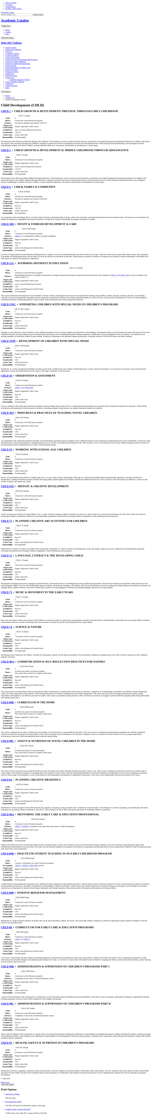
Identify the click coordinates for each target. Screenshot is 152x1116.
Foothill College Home (13, 9)
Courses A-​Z (9, 78)
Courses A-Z (9, 98)
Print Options (6, 92)
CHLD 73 (7, 592)
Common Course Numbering (15, 62)
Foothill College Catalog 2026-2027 (18, 1109)
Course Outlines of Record (14, 82)
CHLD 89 (7, 927)
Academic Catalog (15, 20)
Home (7, 30)
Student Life (9, 74)
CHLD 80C (7, 741)
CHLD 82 (7, 779)
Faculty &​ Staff (10, 66)
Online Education (11, 70)
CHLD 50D (7, 224)
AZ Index (8, 5)
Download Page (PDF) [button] (13, 1102)
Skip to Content (10, 3)
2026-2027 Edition (11, 42)
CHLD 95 (7, 1042)
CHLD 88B (7, 892)
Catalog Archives (11, 86)
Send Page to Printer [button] (12, 1094)
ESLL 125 (115, 275)
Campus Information (12, 58)
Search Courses (10, 48)
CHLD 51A (7, 263)
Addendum (9, 84)
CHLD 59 (7, 449)
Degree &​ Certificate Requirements (17, 64)
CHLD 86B (7, 853)
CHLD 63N (7, 486)
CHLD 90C (7, 1003)
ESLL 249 (125, 275)
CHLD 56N (29, 388)
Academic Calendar (12, 54)
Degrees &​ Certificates (13, 50)
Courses (8, 32)
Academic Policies (11, 56)
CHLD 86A (7, 814)
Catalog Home (10, 7)
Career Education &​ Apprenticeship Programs (21, 60)
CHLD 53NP (8, 341)
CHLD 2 (6, 150)
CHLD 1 (6, 111)
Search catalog (6, 15)
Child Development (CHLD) (20, 80)
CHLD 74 (7, 627)
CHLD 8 (6, 186)
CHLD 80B (7, 702)
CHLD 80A (7, 661)
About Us (8, 52)
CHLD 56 (7, 375)
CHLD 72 (7, 555)
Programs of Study (11, 72)
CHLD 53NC (8, 304)
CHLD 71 (7, 521)
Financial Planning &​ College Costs (17, 68)
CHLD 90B (7, 966)
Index (7, 34)
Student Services (11, 76)
